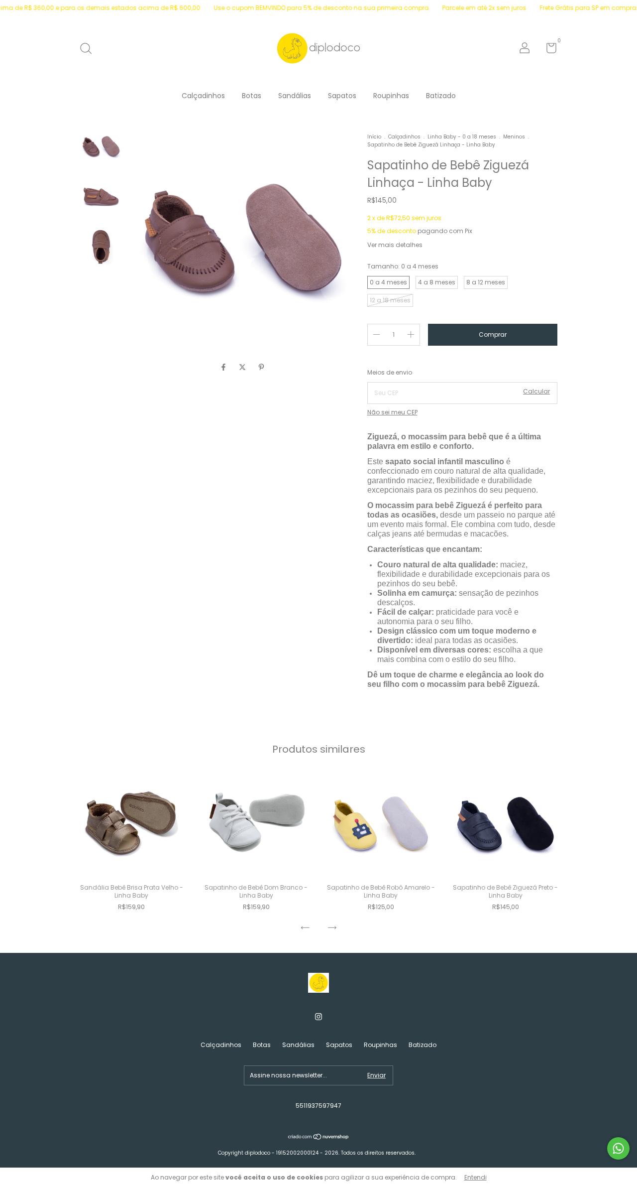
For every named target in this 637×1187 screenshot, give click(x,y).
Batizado (441, 96)
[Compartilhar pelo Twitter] (243, 368)
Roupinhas (391, 96)
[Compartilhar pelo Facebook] (224, 368)
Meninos (514, 136)
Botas (251, 96)
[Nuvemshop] (319, 1138)
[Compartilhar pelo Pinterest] (261, 368)
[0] (547, 50)
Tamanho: (402, 266)
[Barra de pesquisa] (89, 49)
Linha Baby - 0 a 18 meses (461, 136)
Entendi (475, 1177)
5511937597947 (318, 1105)
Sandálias (294, 96)
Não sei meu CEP (392, 412)
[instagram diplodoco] (318, 1017)
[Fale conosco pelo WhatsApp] (618, 1148)
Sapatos (342, 96)
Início (374, 136)
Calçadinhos (203, 96)
